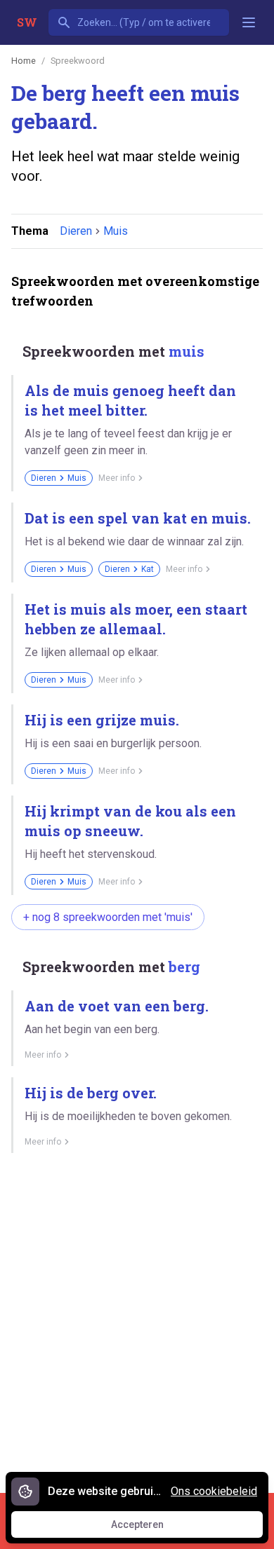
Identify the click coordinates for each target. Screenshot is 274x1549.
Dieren (76, 231)
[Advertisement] (137, 1317)
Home (23, 60)
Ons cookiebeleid (214, 1491)
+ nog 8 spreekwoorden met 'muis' (108, 917)
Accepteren (150, 1528)
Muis (115, 231)
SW (27, 22)
